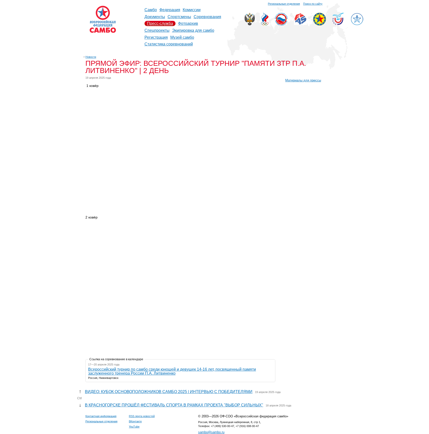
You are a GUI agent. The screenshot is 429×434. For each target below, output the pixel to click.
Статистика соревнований (168, 44)
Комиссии (192, 10)
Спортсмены (179, 17)
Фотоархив (188, 23)
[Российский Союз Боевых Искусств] (281, 24)
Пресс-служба (160, 23)
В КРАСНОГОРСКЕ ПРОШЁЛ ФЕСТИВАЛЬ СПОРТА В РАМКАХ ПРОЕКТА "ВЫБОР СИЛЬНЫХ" (174, 405)
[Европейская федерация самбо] (319, 24)
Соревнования (207, 17)
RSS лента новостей (142, 416)
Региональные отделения (284, 3)
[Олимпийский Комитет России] (265, 24)
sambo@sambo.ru (211, 432)
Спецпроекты (157, 30)
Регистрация (156, 37)
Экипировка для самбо (193, 30)
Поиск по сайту (312, 3)
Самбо (150, 10)
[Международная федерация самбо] (300, 23)
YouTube (134, 426)
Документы (154, 17)
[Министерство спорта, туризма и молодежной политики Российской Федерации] (249, 24)
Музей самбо (182, 37)
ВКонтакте (135, 421)
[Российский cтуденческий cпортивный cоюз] (338, 24)
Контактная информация (100, 416)
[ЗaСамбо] (357, 24)
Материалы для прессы (303, 80)
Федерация (169, 10)
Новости (90, 56)
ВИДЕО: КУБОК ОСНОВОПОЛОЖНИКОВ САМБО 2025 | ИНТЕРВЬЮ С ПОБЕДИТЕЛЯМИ (168, 392)
